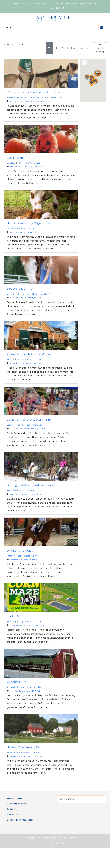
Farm (44, 97)
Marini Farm (15, 616)
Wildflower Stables (20, 550)
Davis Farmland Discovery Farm (29, 419)
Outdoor (38, 163)
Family (20, 163)
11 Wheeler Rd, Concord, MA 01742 (25, 167)
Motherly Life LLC (56, 838)
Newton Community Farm (25, 747)
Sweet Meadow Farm (21, 288)
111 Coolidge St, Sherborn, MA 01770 (26, 298)
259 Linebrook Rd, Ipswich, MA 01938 (26, 625)
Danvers (11, 687)
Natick (10, 228)
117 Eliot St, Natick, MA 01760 (23, 232)
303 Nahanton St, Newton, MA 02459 (27, 756)
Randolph (12, 490)
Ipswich (11, 359)
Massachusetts (14, 97)
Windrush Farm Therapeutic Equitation (34, 92)
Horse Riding (55, 97)
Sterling (11, 424)
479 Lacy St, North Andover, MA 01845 (27, 101)
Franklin (11, 555)
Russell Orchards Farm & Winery (29, 354)
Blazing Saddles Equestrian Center (31, 485)
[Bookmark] (7, 85)
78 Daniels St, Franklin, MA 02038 (25, 560)
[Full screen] (84, 62)
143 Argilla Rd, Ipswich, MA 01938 (25, 363)
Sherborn (11, 294)
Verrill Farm (15, 157)
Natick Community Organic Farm (30, 223)
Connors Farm (17, 681)
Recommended (76, 48)
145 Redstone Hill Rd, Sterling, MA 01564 (28, 429)
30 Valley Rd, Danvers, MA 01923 (24, 691)
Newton (11, 752)
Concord (11, 163)
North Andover (31, 97)
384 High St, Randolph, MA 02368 (25, 494)
